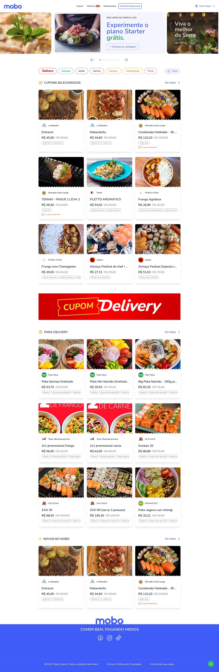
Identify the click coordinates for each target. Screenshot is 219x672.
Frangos (113, 71)
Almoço (65, 71)
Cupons (79, 6)
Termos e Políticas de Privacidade (124, 664)
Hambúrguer (133, 71)
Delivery (93, 6)
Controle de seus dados (162, 664)
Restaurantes (110, 6)
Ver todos (170, 82)
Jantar (81, 71)
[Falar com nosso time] (211, 664)
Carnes (97, 71)
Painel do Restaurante (130, 6)
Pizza (150, 71)
